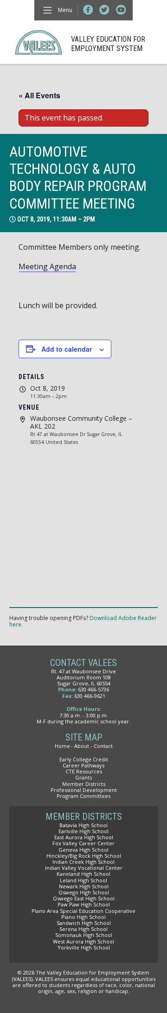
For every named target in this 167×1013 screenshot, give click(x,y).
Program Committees (83, 796)
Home (62, 746)
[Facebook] (88, 9)
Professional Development (84, 790)
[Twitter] (104, 9)
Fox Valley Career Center (83, 843)
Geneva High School (83, 850)
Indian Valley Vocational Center (83, 868)
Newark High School (84, 886)
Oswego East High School (84, 898)
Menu (65, 10)
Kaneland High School (83, 874)
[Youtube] (121, 9)
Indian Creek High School (83, 862)
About (81, 746)
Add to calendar (66, 349)
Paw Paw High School (84, 904)
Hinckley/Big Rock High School (83, 856)
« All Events (39, 95)
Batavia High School (83, 825)
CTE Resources (83, 771)
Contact (103, 746)
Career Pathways (83, 765)
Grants (83, 777)
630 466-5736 (93, 689)
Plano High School (83, 917)
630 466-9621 (89, 695)
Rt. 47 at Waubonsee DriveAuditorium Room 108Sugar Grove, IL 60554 (83, 677)
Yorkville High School (84, 947)
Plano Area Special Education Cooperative (83, 911)
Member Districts (83, 784)
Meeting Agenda (47, 266)
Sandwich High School (84, 923)
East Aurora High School (83, 837)
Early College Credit (83, 759)
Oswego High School (83, 892)
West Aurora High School (83, 941)
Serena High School (83, 929)
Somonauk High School (83, 935)
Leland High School (83, 880)
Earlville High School (83, 831)
